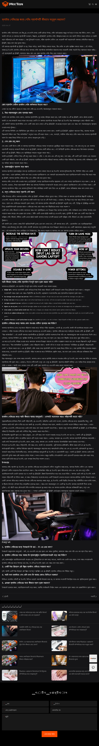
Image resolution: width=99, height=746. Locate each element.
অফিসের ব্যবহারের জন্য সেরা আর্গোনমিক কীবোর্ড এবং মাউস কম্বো (83, 613)
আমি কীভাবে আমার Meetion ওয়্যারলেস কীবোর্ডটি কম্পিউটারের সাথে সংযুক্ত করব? (81, 643)
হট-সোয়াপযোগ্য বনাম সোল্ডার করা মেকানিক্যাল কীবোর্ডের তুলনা (82, 657)
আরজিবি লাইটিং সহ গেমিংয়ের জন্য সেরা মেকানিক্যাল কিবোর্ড (30, 628)
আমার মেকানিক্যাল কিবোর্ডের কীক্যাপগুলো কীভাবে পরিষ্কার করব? (31, 657)
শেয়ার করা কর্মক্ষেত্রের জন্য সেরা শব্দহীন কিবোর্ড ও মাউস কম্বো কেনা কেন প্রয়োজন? (33, 613)
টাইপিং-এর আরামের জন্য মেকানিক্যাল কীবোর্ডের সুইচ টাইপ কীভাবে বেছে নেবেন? (33, 643)
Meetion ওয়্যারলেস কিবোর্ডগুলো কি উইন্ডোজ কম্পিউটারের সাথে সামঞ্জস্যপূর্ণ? (32, 672)
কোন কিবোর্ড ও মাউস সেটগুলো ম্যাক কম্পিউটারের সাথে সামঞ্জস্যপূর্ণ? (79, 628)
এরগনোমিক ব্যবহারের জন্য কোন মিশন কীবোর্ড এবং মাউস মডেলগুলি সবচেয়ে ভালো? (82, 672)
